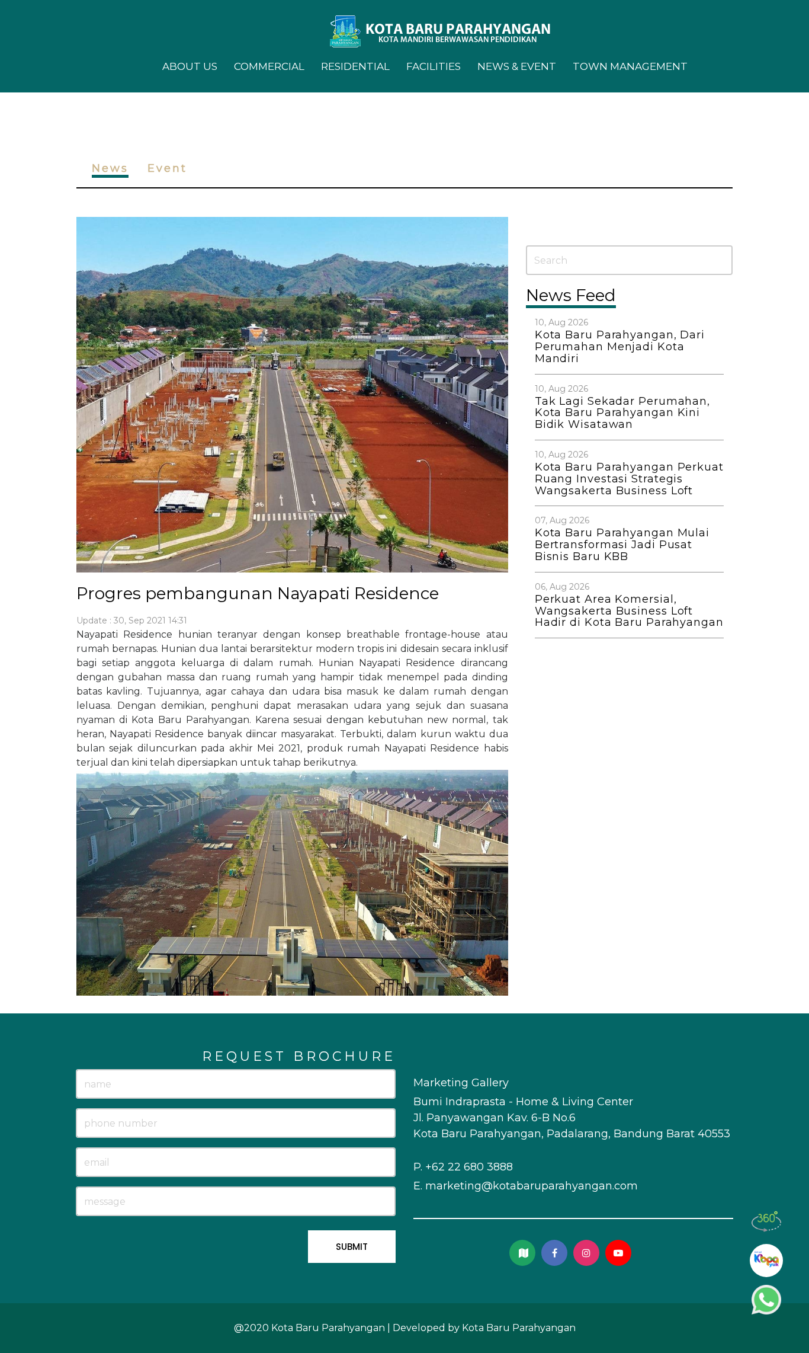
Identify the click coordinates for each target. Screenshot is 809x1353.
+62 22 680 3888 (469, 1166)
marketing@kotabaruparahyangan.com (531, 1185)
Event (167, 168)
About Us (189, 66)
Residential (355, 66)
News (110, 168)
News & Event (516, 66)
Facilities (433, 66)
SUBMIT (352, 1246)
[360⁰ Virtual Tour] (766, 1221)
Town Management (630, 66)
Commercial (269, 66)
